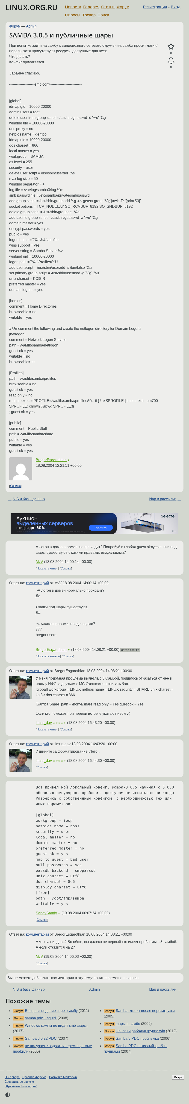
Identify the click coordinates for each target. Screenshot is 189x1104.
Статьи (108, 7)
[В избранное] (171, 47)
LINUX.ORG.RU (32, 7)
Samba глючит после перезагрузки (145, 1011)
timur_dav (44, 723)
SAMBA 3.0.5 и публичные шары (61, 35)
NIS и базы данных (29, 499)
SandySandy (46, 913)
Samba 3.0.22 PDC (41, 1038)
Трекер (89, 15)
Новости (73, 7)
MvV (39, 562)
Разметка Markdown (63, 1077)
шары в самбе (128, 1024)
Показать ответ (47, 568)
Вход (175, 7)
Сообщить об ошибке (19, 1081)
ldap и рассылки (162, 499)
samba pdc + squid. (41, 1018)
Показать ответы (48, 656)
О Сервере (12, 1077)
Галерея (91, 7)
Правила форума (34, 1077)
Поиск (103, 15)
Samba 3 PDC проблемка (137, 1038)
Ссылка (15, 486)
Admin (31, 26)
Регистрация (155, 7)
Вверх (178, 1077)
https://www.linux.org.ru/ (21, 1086)
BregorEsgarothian (51, 460)
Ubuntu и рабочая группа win (140, 1031)
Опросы (72, 15)
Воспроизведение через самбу (51, 1011)
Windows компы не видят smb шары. (56, 1025)
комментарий (37, 583)
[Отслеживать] (171, 61)
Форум (123, 7)
